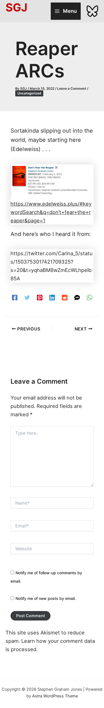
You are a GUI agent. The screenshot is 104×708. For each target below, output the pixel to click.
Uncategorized (29, 93)
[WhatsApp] (89, 297)
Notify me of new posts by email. (46, 598)
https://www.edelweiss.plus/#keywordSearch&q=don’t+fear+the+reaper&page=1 (51, 212)
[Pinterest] (39, 297)
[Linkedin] (52, 297)
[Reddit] (64, 297)
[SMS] (77, 297)
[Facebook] (14, 297)
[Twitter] (27, 297)
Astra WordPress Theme (55, 696)
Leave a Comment (71, 89)
